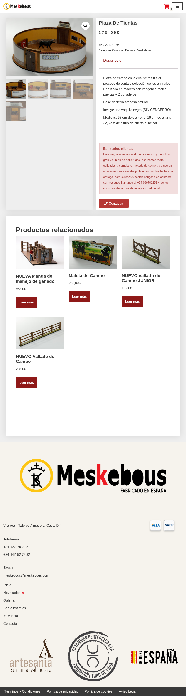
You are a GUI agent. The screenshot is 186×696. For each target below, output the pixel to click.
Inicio (7, 585)
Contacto (10, 623)
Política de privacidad (62, 691)
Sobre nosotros (14, 608)
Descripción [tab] (113, 60)
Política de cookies (99, 691)
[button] (85, 26)
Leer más (26, 302)
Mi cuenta (10, 616)
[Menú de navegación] (177, 6)
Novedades (13, 593)
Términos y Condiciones (22, 691)
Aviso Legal (127, 691)
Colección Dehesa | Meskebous (131, 50)
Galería (8, 600)
